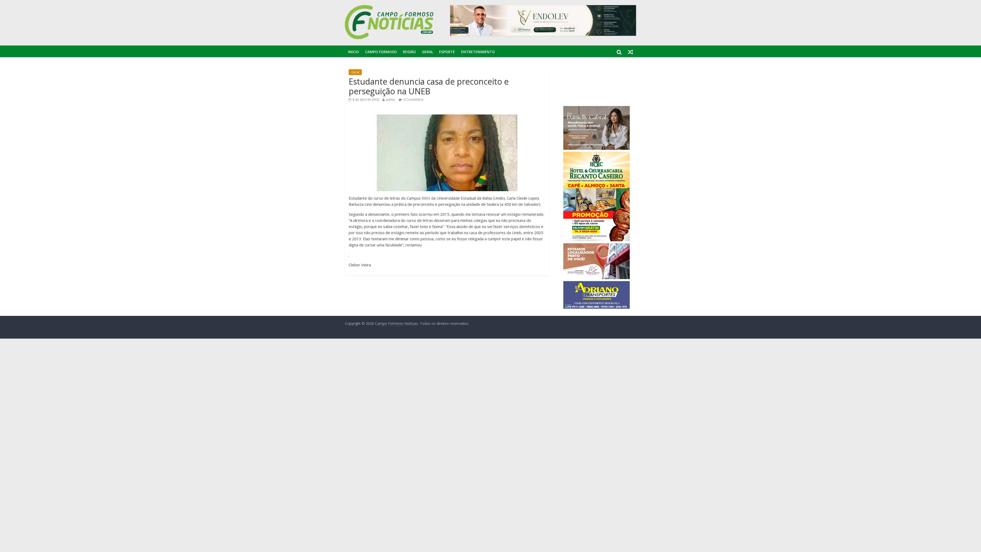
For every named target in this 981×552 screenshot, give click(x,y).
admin (390, 99)
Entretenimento (478, 51)
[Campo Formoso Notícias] (389, 8)
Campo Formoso (381, 51)
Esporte (447, 51)
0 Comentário (413, 99)
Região (409, 51)
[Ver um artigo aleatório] (630, 52)
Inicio (353, 51)
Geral (427, 51)
